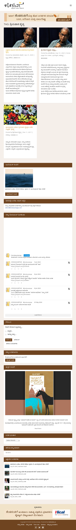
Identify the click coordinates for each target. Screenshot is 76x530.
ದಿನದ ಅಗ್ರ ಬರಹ (22, 474)
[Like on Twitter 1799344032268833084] (19, 297)
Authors (43, 525)
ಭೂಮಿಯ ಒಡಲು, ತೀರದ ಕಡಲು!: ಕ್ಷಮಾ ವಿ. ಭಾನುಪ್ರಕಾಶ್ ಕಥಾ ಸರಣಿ (25, 189)
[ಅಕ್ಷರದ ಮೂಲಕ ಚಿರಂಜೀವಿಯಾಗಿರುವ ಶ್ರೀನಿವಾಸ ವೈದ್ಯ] (20, 37)
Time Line (36, 525)
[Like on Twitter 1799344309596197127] (19, 283)
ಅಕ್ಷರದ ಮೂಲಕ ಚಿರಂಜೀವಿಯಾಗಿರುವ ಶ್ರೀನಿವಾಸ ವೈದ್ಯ (20, 51)
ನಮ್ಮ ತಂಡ (29, 525)
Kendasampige (16, 262)
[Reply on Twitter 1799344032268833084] (12, 297)
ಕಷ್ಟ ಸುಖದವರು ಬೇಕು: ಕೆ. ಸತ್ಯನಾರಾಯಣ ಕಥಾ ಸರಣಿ (25, 495)
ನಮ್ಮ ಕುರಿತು (20, 525)
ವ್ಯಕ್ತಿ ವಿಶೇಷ (9, 58)
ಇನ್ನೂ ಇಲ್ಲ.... (12, 334)
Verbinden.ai (52, 522)
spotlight (55, 56)
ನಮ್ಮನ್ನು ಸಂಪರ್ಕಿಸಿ (52, 525)
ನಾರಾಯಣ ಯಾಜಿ (18, 55)
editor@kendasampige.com (13, 208)
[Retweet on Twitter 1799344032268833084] (15, 297)
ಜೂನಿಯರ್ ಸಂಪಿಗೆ (12, 194)
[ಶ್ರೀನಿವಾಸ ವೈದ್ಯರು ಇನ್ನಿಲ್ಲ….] (55, 37)
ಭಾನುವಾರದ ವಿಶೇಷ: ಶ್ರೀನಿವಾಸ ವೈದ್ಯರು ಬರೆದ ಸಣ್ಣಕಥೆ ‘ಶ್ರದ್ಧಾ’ (19, 128)
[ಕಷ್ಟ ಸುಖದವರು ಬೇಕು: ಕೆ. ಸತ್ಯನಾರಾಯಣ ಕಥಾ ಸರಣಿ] (7, 496)
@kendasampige (27, 262)
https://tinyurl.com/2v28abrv (20, 281)
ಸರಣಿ (19, 497)
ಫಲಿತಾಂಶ (16, 340)
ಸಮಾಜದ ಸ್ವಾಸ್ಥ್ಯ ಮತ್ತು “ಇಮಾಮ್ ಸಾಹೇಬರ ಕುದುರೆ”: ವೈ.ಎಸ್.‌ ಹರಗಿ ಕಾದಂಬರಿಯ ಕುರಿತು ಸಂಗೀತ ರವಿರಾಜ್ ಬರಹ (38, 420)
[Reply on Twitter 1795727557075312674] (12, 309)
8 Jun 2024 (37, 274)
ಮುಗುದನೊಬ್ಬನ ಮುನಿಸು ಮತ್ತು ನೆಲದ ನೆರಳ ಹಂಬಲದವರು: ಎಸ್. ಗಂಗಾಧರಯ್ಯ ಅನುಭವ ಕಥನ (36, 487)
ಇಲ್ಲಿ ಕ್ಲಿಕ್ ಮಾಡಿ (10, 360)
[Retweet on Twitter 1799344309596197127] (15, 283)
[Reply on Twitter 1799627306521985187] (12, 269)
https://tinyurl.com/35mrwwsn (20, 295)
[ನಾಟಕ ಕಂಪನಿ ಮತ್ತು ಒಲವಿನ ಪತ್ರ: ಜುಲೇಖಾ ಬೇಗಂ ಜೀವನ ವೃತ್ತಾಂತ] (7, 480)
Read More (38, 429)
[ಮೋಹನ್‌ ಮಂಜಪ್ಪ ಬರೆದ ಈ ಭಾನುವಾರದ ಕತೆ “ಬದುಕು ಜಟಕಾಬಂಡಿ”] (7, 473)
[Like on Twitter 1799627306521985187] (19, 269)
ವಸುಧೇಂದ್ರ (51, 53)
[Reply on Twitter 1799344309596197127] (12, 283)
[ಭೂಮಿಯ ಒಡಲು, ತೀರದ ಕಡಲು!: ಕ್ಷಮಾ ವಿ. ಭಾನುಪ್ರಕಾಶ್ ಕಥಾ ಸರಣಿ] (7, 465)
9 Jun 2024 (37, 262)
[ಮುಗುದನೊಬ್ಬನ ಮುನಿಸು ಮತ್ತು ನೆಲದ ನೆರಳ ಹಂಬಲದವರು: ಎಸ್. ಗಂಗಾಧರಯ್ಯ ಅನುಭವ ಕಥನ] (7, 488)
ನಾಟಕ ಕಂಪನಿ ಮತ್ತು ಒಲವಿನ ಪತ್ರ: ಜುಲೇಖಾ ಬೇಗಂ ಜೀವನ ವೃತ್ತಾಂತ (29, 479)
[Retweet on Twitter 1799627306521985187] (15, 269)
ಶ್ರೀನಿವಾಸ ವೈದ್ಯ (17, 133)
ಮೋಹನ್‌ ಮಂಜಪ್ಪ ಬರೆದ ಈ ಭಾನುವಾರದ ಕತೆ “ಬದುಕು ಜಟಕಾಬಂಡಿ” (29, 472)
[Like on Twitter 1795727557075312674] (19, 309)
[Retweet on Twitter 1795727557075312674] (15, 309)
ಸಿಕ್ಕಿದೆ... (10, 331)
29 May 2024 (38, 302)
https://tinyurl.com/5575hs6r (20, 267)
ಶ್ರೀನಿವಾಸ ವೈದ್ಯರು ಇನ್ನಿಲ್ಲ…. (49, 50)
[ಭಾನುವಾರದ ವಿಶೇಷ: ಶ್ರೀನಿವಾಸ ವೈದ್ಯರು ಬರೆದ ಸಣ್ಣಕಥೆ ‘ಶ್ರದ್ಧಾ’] (20, 115)
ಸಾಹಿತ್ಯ (8, 135)
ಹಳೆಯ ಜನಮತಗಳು (11, 344)
